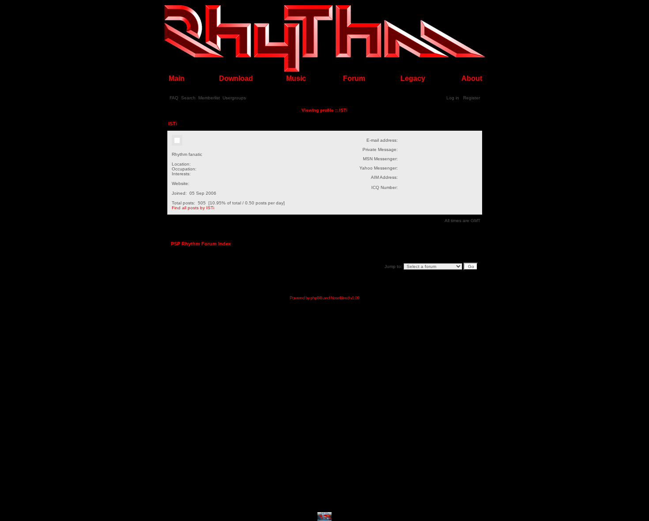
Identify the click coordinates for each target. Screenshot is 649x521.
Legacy (412, 78)
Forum (354, 78)
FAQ (174, 97)
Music (296, 78)
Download (236, 78)
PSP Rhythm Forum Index (201, 243)
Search (188, 97)
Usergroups (234, 97)
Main (177, 78)
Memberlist (209, 97)
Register (471, 97)
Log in (452, 97)
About (471, 78)
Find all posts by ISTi (193, 207)
